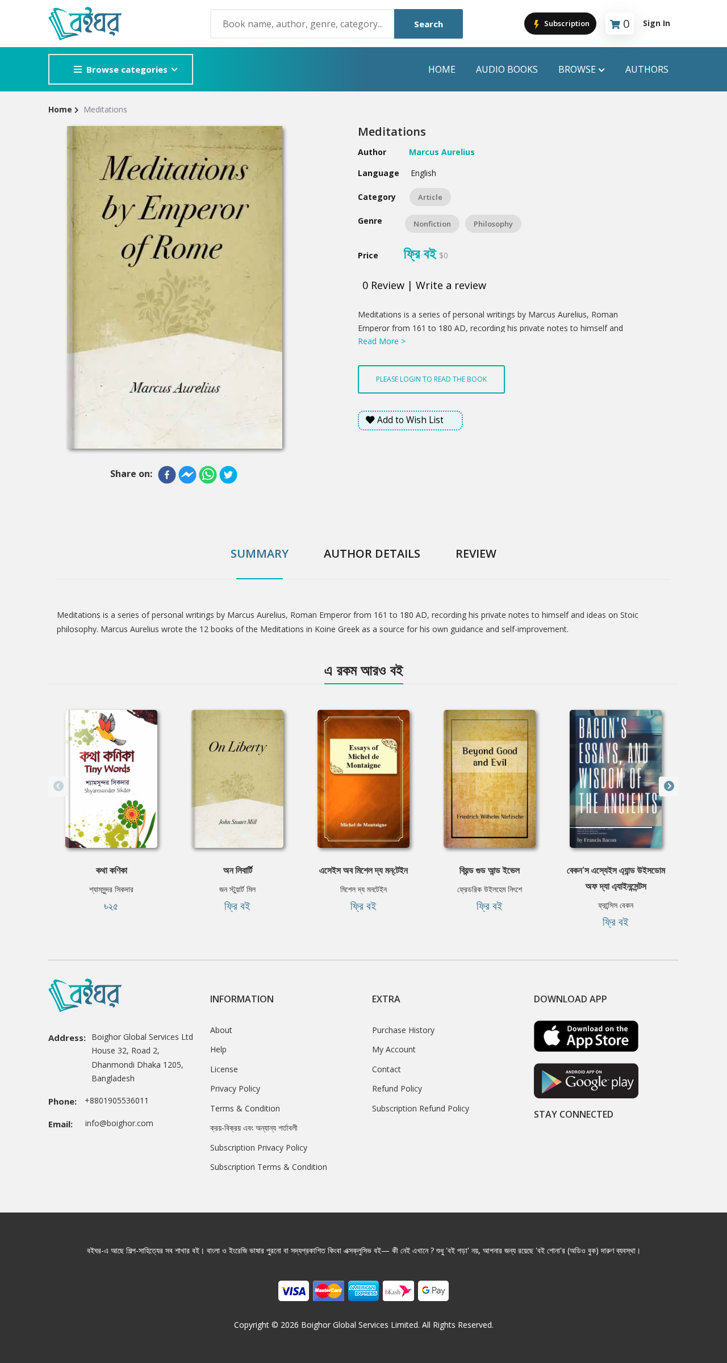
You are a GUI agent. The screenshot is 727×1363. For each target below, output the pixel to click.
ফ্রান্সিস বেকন (615, 905)
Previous (58, 786)
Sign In (656, 23)
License (224, 1069)
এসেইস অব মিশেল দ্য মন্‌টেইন (363, 870)
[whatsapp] (208, 475)
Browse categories (127, 69)
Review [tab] (476, 553)
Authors (646, 69)
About (221, 1030)
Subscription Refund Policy (420, 1108)
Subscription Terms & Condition (268, 1166)
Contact (386, 1069)
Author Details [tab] (372, 553)
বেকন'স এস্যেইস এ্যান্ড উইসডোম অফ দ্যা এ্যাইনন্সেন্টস (616, 878)
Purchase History (403, 1030)
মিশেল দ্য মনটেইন (363, 889)
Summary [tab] (260, 553)
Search (428, 24)
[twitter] (228, 475)
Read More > (382, 341)
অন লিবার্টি (237, 870)
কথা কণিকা (111, 870)
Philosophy (493, 224)
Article (430, 197)
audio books (507, 69)
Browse (577, 69)
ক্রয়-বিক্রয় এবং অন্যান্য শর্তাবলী (254, 1127)
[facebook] (167, 475)
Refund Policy (397, 1088)
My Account (394, 1049)
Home (442, 69)
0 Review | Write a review (424, 285)
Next (669, 786)
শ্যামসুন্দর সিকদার (111, 889)
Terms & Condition (245, 1108)
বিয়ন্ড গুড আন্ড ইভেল (489, 870)
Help (218, 1049)
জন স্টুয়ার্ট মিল (237, 889)
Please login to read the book (431, 379)
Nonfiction (432, 224)
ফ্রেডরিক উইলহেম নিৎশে (489, 889)
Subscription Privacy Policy (258, 1147)
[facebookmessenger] (187, 475)
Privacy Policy (235, 1088)
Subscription (566, 23)
